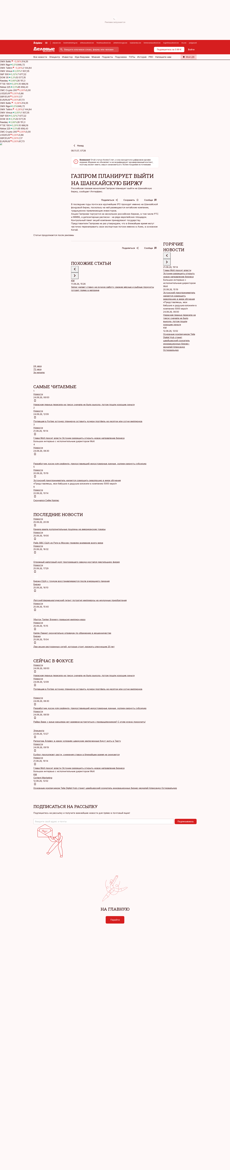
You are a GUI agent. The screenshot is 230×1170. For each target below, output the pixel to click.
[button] (103, 821)
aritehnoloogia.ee (120, 43)
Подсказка (121, 57)
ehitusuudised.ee (87, 43)
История (141, 57)
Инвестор (67, 57)
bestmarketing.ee (70, 43)
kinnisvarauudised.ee (152, 43)
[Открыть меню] (46, 43)
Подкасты (107, 57)
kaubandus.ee (135, 43)
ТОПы (132, 57)
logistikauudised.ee (171, 43)
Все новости (40, 57)
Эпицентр (54, 57)
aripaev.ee (57, 43)
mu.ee (183, 43)
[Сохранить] (35, 400)
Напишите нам (163, 57)
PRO (151, 57)
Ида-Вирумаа (82, 57)
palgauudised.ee (195, 43)
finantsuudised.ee (103, 43)
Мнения (96, 57)
